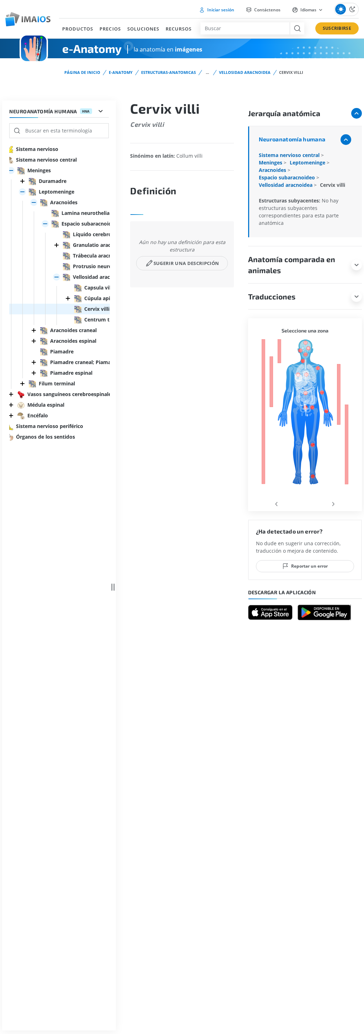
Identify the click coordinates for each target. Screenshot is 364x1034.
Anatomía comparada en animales (291, 265)
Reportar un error (309, 566)
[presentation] (276, 502)
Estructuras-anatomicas (168, 72)
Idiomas (308, 10)
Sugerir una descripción (186, 263)
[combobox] (244, 28)
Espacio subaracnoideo (287, 177)
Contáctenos (266, 10)
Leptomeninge (308, 162)
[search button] (297, 28)
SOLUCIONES (143, 29)
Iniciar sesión (220, 10)
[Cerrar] (22, 181)
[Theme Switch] (346, 9)
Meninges (271, 162)
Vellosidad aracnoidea (245, 72)
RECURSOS (179, 29)
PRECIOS (110, 29)
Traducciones (271, 296)
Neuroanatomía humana (292, 139)
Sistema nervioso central (290, 155)
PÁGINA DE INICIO (82, 72)
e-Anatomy (121, 72)
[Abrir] (11, 170)
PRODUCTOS (77, 29)
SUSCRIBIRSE (337, 28)
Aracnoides (273, 170)
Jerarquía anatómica (284, 113)
